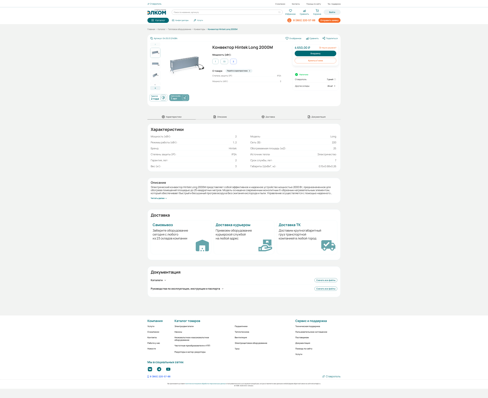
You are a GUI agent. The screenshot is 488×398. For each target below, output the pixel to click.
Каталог (161, 29)
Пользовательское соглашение (311, 332)
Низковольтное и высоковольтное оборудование (191, 338)
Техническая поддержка (307, 326)
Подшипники (241, 326)
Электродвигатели (184, 326)
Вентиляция (241, 337)
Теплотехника (242, 332)
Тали (237, 348)
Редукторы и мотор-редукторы (189, 352)
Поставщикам (302, 337)
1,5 (224, 61)
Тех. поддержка (334, 4)
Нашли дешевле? (329, 48)
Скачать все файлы (325, 280)
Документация (302, 343)
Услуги (150, 326)
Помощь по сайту (313, 4)
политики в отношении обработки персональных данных (205, 384)
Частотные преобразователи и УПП (192, 345)
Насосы (178, 332)
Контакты (296, 4)
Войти (332, 12)
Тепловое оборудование (179, 29)
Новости (151, 348)
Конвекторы (199, 29)
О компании (280, 4)
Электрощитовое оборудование (251, 343)
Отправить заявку (329, 20)
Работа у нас (153, 343)
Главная (151, 29)
